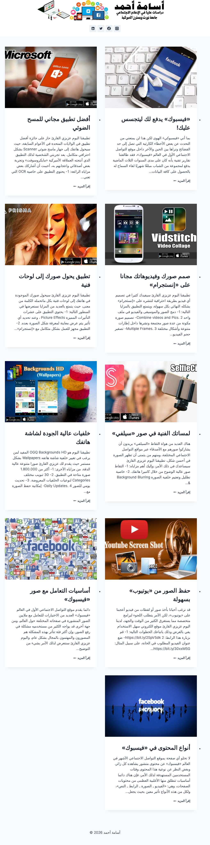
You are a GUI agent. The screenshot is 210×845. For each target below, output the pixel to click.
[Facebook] (109, 28)
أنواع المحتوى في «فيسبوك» (156, 747)
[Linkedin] (92, 28)
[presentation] (151, 77)
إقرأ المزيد (181, 180)
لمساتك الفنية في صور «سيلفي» (151, 433)
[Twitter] (100, 28)
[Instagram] (117, 28)
